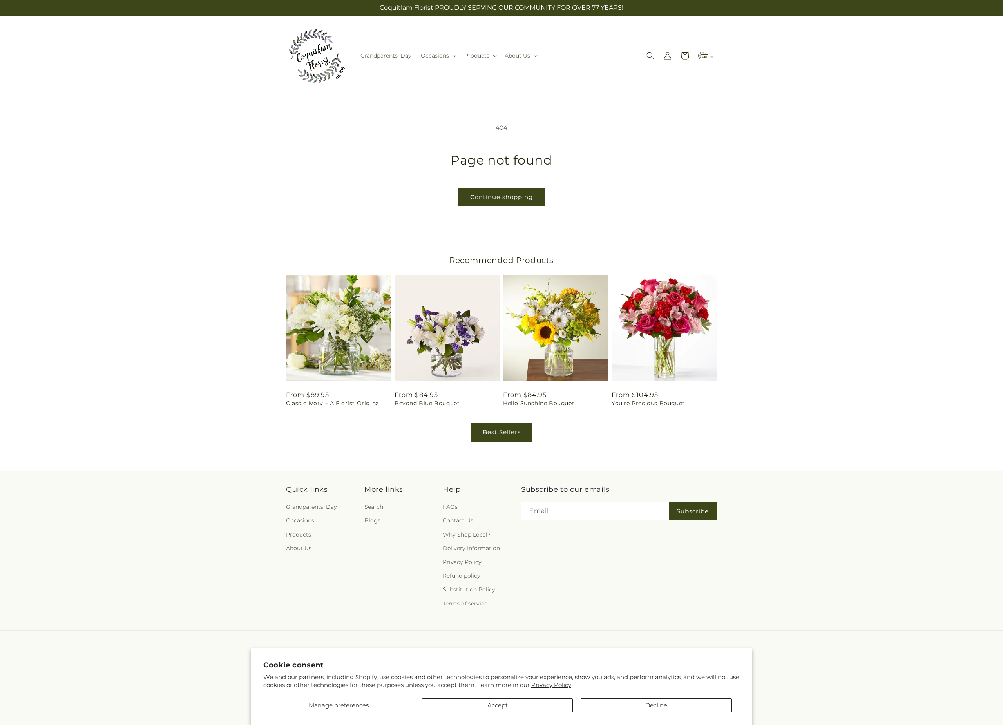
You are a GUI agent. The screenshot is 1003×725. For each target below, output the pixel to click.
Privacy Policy (551, 685)
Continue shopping (501, 197)
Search (373, 506)
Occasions (300, 520)
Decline (656, 705)
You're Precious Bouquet (648, 403)
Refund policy (461, 575)
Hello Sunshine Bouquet (538, 403)
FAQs (450, 506)
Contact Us (458, 520)
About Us (298, 548)
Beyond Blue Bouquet (427, 403)
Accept (497, 705)
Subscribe (693, 511)
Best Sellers (502, 432)
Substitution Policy (469, 589)
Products (298, 534)
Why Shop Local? (467, 534)
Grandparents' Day (311, 506)
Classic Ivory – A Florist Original (333, 403)
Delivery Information (471, 548)
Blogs (372, 520)
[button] (438, 55)
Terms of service (465, 603)
